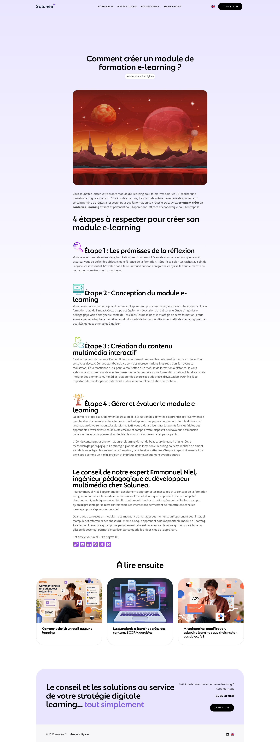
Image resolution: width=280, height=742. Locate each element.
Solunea (136, 484)
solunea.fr (61, 734)
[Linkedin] (227, 734)
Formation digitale (144, 76)
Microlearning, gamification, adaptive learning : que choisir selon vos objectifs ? (210, 632)
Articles (130, 76)
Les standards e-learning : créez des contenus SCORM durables (139, 630)
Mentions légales (79, 734)
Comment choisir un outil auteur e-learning (67, 630)
